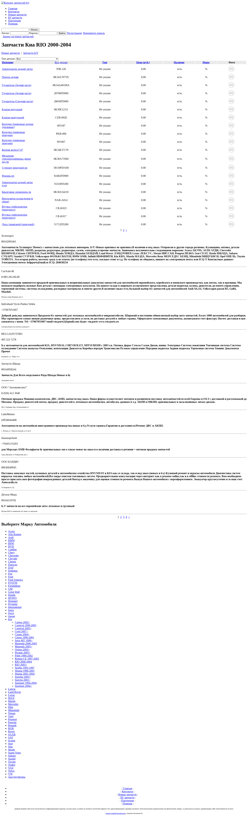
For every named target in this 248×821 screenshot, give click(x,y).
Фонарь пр (8, 175)
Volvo (11, 770)
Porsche (12, 722)
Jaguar (11, 616)
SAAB (12, 734)
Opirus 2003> (22, 649)
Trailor (11, 764)
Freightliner (14, 585)
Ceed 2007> (21, 631)
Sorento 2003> (23, 676)
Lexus (11, 695)
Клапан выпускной (13, 117)
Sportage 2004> (23, 686)
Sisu (10, 746)
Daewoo (12, 564)
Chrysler (12, 558)
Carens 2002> (22, 622)
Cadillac (12, 549)
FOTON (12, 582)
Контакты (13, 11)
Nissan (11, 713)
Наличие (179, 62)
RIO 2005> (21, 664)
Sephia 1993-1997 (24, 667)
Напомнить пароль (94, 33)
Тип (104, 62)
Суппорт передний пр (14, 167)
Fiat (10, 573)
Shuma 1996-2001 (25, 670)
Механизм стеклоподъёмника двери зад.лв (16, 158)
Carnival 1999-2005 (25, 625)
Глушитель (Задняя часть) (16, 85)
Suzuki (12, 758)
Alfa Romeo (14, 534)
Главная (12, 8)
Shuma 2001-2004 (25, 673)
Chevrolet (13, 555)
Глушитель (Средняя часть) (17, 101)
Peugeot (12, 719)
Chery (11, 552)
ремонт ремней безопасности (116, 813)
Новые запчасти (17, 14)
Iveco (11, 613)
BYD (11, 546)
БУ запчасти (15, 17)
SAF (10, 737)
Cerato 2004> (22, 634)
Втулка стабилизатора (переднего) (14, 208)
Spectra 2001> (22, 679)
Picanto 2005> (22, 652)
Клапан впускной (12, 109)
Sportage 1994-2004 (26, 682)
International (14, 607)
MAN (11, 698)
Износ (206, 62)
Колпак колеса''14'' (12, 149)
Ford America (15, 579)
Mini (10, 707)
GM (10, 588)
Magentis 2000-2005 (26, 643)
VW (10, 773)
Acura (11, 531)
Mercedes (13, 704)
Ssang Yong (14, 752)
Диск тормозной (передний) (18, 224)
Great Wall (14, 592)
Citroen (12, 561)
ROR (11, 728)
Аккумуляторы (16, 777)
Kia (10, 619)
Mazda (11, 701)
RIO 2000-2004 (23, 661)
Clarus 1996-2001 (24, 637)
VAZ (10, 767)
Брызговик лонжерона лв (16, 192)
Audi (10, 537)
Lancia (11, 689)
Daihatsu (13, 570)
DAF (11, 567)
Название (7, 62)
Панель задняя (10, 77)
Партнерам (14, 20)
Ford (10, 576)
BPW (11, 543)
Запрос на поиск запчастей (18, 36)
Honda (11, 595)
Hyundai (12, 604)
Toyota (12, 761)
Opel (10, 716)
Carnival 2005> (23, 628)
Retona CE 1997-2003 (27, 658)
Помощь (13, 23)
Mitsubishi (13, 710)
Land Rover (14, 692)
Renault (12, 725)
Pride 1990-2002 (24, 655)
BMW (11, 540)
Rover (11, 731)
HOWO (12, 598)
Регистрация (74, 33)
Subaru (12, 755)
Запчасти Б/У (30, 53)
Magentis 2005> (23, 646)
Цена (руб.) (143, 62)
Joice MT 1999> (24, 640)
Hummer (13, 601)
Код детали (61, 62)
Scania (11, 740)
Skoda (11, 749)
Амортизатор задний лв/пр (17, 69)
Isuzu (11, 610)
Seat (10, 743)
